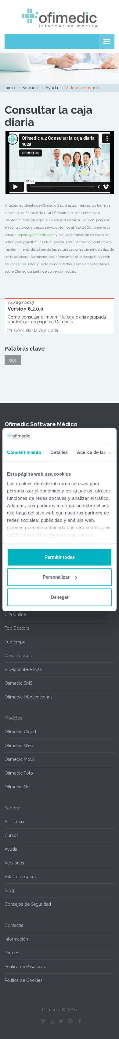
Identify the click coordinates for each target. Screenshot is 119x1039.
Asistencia (14, 821)
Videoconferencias (23, 669)
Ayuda (51, 87)
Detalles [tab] (59, 452)
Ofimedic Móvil (19, 759)
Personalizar (56, 577)
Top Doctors (17, 628)
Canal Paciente (19, 655)
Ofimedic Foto (19, 773)
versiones (18, 264)
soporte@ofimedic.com (36, 235)
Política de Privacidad (25, 966)
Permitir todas (60, 557)
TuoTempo (15, 641)
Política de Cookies (23, 980)
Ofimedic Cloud (20, 731)
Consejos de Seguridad (28, 904)
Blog (9, 890)
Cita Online (15, 614)
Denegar (60, 597)
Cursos (12, 835)
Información (16, 939)
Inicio (10, 87)
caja (12, 360)
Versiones (14, 862)
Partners (12, 952)
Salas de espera (20, 876)
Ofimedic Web (19, 745)
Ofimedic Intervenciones (28, 697)
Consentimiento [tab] (24, 452)
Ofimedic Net (18, 786)
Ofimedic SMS (18, 683)
